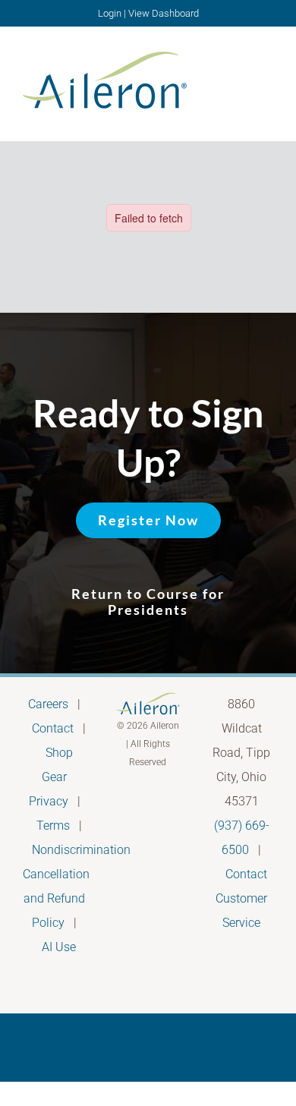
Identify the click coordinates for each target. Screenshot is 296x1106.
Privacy (48, 801)
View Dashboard (163, 13)
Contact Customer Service (241, 898)
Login (109, 13)
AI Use (59, 947)
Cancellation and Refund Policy (56, 898)
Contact (53, 728)
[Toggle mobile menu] (267, 79)
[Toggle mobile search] (240, 79)
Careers (48, 704)
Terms (53, 825)
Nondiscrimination (81, 850)
